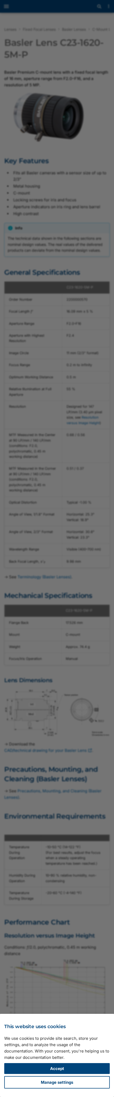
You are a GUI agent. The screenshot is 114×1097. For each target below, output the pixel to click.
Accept (57, 1068)
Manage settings (57, 1082)
